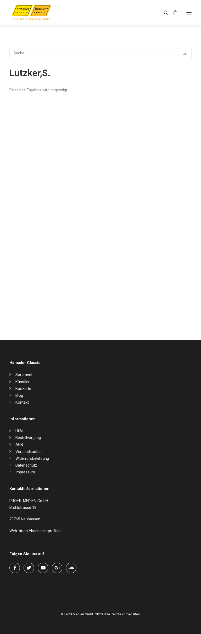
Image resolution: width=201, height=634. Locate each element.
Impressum (25, 472)
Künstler (22, 381)
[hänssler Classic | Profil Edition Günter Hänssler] (31, 12)
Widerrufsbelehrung (32, 458)
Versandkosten (28, 451)
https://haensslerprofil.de (40, 531)
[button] (189, 12)
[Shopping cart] (173, 12)
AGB (19, 444)
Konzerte (23, 388)
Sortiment (23, 374)
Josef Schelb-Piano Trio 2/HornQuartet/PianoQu (51, 311)
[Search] (163, 12)
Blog (19, 395)
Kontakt (22, 402)
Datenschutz (26, 465)
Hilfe (19, 431)
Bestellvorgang (28, 437)
